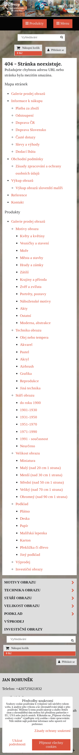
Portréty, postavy (33, 294)
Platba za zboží (27, 108)
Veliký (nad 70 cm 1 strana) (41, 490)
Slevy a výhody (28, 144)
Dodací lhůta (26, 152)
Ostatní (25, 316)
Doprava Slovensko (31, 130)
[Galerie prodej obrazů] (39, 15)
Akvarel (26, 345)
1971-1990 (28, 432)
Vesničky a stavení (34, 243)
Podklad (22, 504)
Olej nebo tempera (34, 337)
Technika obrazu (28, 330)
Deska (25, 518)
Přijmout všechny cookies (51, 744)
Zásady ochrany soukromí (52, 731)
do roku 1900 (30, 403)
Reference (19, 195)
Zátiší (24, 272)
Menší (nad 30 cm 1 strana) (41, 475)
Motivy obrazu (27, 229)
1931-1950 (28, 417)
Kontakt (17, 202)
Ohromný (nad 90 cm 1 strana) (43, 497)
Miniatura (27, 461)
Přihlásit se (57, 50)
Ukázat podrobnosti (17, 742)
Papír (24, 526)
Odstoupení (25, 115)
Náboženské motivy (35, 301)
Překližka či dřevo (34, 547)
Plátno (25, 511)
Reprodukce (29, 381)
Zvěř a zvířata (30, 287)
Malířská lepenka (33, 533)
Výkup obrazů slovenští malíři (39, 188)
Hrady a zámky (31, 265)
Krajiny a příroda (33, 279)
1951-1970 (28, 424)
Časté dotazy (26, 137)
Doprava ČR (25, 123)
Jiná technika (30, 388)
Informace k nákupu (27, 101)
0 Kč (20, 53)
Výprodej (23, 562)
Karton (25, 540)
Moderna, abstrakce (35, 323)
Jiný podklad (30, 555)
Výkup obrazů (22, 180)
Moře (24, 251)
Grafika (26, 374)
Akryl (24, 359)
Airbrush (27, 366)
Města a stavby (31, 258)
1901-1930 (28, 410)
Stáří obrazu (25, 395)
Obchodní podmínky (27, 159)
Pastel (24, 352)
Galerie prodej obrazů (28, 94)
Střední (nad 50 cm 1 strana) (42, 482)
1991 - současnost (34, 439)
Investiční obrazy (29, 569)
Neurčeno (27, 446)
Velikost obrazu (28, 453)
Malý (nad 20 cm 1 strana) (40, 468)
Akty (24, 308)
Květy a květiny (32, 236)
